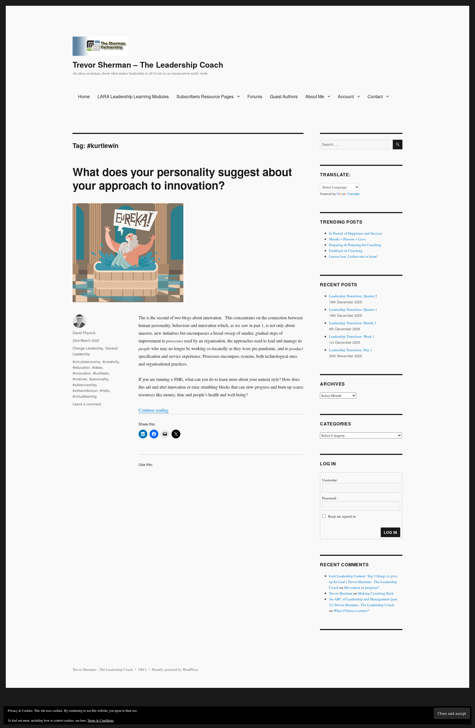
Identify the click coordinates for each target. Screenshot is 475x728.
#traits (105, 390)
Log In (390, 532)
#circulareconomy (86, 361)
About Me (314, 96)
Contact (375, 96)
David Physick (84, 332)
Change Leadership (88, 348)
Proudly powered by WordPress (175, 669)
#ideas (97, 367)
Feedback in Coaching (346, 250)
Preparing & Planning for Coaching (355, 244)
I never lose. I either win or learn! (353, 256)
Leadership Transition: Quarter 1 (353, 309)
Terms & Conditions (100, 720)
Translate (353, 194)
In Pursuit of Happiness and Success (355, 233)
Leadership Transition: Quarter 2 (353, 295)
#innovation (82, 373)
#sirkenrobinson (85, 390)
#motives (80, 378)
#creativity (111, 361)
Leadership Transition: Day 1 (350, 349)
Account (346, 96)
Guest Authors (284, 96)
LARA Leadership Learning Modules (133, 96)
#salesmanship (84, 384)
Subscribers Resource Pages (205, 96)
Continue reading (154, 410)
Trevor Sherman (340, 593)
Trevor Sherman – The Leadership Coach (148, 64)
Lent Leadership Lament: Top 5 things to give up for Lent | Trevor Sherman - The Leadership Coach (363, 581)
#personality (98, 378)
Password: (329, 498)
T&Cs (142, 669)
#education (81, 367)
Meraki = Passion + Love (347, 239)
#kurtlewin (101, 373)
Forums (254, 96)
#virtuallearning (84, 396)
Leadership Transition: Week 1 (351, 336)
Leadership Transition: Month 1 (352, 322)
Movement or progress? (361, 587)
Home (84, 96)
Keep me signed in (342, 516)
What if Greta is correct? (351, 610)
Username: (330, 479)
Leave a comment (87, 403)
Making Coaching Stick (376, 593)
